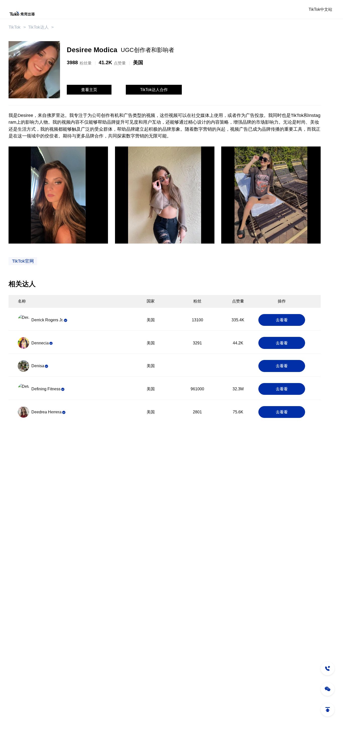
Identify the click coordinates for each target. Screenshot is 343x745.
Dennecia (40, 343)
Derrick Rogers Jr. (47, 320)
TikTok (15, 27)
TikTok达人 (38, 27)
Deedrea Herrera (46, 412)
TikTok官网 (23, 261)
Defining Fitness (46, 389)
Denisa (37, 366)
